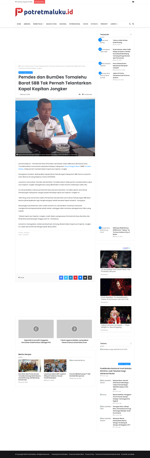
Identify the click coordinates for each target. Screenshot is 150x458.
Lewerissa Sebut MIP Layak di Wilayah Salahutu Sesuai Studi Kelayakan (55, 376)
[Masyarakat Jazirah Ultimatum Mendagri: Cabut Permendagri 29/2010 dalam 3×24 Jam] (105, 383)
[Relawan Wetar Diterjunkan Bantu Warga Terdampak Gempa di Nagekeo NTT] (105, 421)
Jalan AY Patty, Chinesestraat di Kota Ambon (121, 75)
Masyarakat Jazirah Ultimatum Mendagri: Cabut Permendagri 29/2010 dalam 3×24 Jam (121, 384)
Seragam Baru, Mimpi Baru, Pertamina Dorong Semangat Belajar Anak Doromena (122, 410)
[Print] (90, 278)
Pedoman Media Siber (76, 454)
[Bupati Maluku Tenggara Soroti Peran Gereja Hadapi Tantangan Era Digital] (105, 397)
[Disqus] (55, 417)
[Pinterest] (75, 278)
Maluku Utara (51, 24)
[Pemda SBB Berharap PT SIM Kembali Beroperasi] (80, 365)
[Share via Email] (85, 278)
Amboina (27, 24)
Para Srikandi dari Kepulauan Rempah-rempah (120, 65)
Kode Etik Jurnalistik (127, 454)
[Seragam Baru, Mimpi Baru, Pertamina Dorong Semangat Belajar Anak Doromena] (105, 409)
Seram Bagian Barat (41, 66)
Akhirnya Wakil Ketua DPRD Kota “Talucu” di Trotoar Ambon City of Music (121, 231)
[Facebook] (61, 278)
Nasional (62, 24)
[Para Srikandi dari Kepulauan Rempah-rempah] (105, 66)
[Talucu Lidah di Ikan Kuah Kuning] (105, 43)
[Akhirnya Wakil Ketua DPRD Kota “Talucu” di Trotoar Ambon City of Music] (105, 231)
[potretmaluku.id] (44, 12)
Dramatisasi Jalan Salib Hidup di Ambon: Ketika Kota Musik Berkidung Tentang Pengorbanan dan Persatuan (122, 53)
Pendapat (104, 24)
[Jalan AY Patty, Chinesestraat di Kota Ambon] (105, 148)
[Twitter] (66, 278)
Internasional (74, 24)
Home (19, 24)
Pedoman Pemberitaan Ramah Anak (108, 454)
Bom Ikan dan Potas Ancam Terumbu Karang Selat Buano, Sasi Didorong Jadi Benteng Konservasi (29, 377)
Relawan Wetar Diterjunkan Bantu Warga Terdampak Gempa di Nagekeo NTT (121, 421)
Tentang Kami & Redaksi (60, 454)
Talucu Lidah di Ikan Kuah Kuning (120, 41)
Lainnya (113, 24)
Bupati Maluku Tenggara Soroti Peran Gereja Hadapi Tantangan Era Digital (122, 398)
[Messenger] (80, 278)
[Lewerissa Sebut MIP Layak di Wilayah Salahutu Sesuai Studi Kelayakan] (55, 365)
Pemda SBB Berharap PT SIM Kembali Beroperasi (79, 375)
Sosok (85, 24)
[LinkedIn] (71, 278)
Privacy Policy (89, 454)
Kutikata (94, 24)
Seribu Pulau (37, 24)
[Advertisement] (55, 44)
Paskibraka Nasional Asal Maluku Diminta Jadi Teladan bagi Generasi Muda (116, 371)
